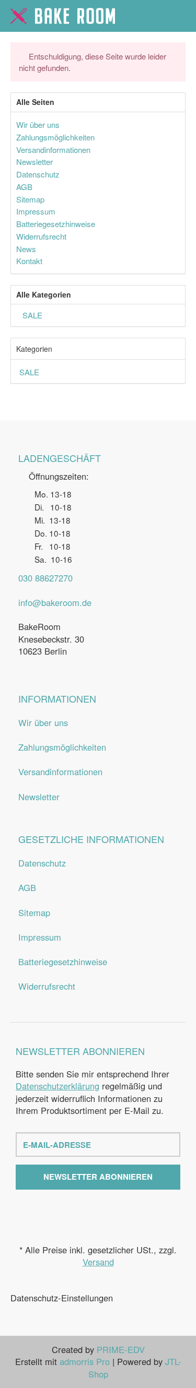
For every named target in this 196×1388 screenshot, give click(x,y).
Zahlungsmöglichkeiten (62, 747)
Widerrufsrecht (46, 986)
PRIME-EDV (121, 1349)
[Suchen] (159, 16)
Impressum (39, 937)
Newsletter (39, 796)
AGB (27, 887)
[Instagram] (108, 1212)
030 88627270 (45, 578)
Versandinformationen (60, 771)
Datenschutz (42, 863)
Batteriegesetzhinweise (62, 961)
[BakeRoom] (62, 16)
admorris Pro (85, 1361)
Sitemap (34, 912)
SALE (31, 315)
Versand (98, 1261)
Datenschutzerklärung (57, 1085)
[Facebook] (88, 1212)
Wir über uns (43, 722)
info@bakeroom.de (54, 602)
